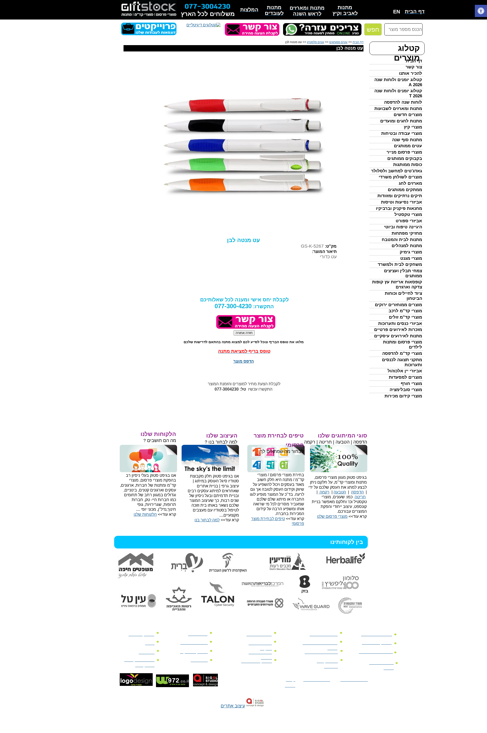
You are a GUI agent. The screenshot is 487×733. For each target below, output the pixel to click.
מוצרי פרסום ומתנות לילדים (402, 345)
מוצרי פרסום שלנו (332, 516)
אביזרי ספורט (409, 220)
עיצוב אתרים (233, 705)
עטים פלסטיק (315, 42)
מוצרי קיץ (413, 127)
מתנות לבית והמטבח (402, 239)
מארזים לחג (410, 183)
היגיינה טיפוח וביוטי (403, 227)
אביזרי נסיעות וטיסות (401, 202)
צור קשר (414, 67)
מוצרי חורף (411, 383)
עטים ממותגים (408, 145)
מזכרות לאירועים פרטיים (398, 329)
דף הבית (414, 61)
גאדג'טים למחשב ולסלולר (396, 171)
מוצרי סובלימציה (406, 389)
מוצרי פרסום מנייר (404, 152)
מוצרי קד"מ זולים (405, 317)
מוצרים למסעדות (405, 377)
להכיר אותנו (410, 73)
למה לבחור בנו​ (207, 520)
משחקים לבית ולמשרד (400, 264)
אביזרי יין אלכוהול (405, 371)
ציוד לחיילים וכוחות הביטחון (403, 296)
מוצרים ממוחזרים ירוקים (398, 304)
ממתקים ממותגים (405, 189)
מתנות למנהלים (407, 245)
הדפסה (357, 492)
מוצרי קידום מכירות (403, 396)
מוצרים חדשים (408, 114)
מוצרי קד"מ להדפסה (402, 353)
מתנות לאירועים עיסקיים (398, 336)
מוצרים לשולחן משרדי (400, 177)
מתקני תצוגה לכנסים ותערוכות (402, 362)
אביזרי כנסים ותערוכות (400, 323)
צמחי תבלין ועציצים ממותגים (403, 273)
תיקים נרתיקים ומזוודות (399, 195)
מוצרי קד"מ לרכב (405, 310)
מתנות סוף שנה (407, 139)
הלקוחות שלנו (145, 514)
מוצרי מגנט (411, 258)
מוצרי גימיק (411, 252)
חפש (373, 29)
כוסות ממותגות (407, 164)
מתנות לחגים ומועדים (401, 121)
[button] (481, 11)
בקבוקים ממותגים (404, 158)
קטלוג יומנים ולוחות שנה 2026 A (398, 82)
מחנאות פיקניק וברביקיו (399, 208)
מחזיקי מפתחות (407, 233)
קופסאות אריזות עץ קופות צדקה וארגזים (397, 284)
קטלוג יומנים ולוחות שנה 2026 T (398, 93)
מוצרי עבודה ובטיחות (401, 133)
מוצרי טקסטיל (408, 214)
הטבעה (340, 492)
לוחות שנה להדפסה (403, 102)
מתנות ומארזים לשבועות (398, 108)
